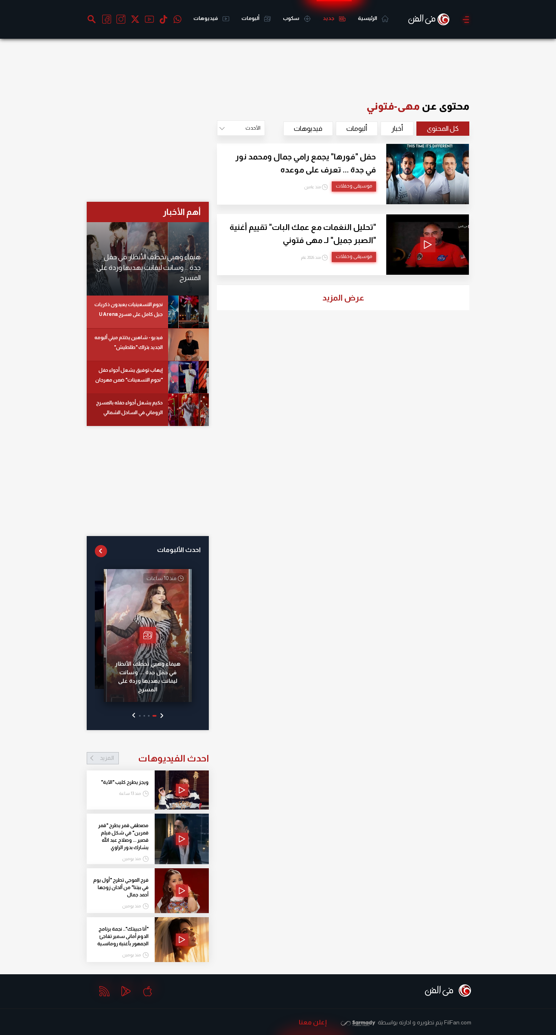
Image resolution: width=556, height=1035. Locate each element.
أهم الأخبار (182, 211)
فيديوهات (206, 18)
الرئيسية (368, 18)
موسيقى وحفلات (354, 186)
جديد (329, 18)
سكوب (291, 18)
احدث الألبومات (179, 549)
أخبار (397, 128)
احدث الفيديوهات (154, 758)
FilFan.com (457, 1022)
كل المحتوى (443, 128)
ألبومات (250, 18)
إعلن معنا (313, 1022)
